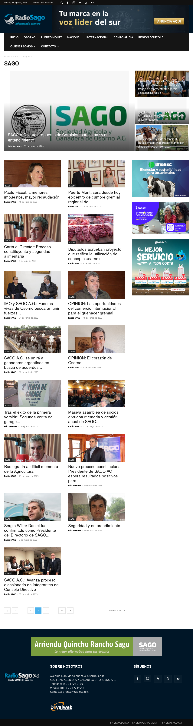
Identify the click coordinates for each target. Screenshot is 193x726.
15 (62, 610)
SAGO (16, 56)
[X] (86, 2)
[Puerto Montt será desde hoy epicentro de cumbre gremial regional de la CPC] (96, 173)
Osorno (29, 37)
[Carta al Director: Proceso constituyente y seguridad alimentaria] (32, 228)
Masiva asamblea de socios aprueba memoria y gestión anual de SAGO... (93, 416)
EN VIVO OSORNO (119, 722)
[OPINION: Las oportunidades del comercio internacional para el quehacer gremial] (96, 285)
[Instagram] (74, 2)
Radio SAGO (10, 201)
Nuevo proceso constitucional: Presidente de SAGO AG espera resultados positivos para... (95, 473)
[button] (62, 2)
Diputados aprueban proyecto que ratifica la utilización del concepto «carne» (94, 253)
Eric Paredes (10, 426)
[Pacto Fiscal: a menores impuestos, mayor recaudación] (32, 173)
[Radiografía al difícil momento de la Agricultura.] (32, 448)
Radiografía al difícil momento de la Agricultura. (31, 468)
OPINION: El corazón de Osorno (90, 360)
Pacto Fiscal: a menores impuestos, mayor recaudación (32, 194)
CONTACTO (48, 46)
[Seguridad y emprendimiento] (96, 507)
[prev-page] (7, 610)
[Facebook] (67, 2)
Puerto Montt (51, 37)
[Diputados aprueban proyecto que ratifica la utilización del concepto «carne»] (96, 229)
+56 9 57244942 (74, 687)
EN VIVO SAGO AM (172, 722)
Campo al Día (123, 37)
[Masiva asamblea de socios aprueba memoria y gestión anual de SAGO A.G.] (96, 393)
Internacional (97, 37)
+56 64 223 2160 (73, 684)
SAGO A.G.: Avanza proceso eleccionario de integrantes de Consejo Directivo (31, 584)
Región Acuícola (150, 37)
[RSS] (80, 2)
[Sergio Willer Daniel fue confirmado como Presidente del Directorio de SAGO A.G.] (32, 507)
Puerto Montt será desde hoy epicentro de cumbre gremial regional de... (94, 196)
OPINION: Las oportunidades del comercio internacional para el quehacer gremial (94, 308)
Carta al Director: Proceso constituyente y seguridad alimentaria (27, 251)
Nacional (74, 37)
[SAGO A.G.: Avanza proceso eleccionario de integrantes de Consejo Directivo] (32, 561)
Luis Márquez (14, 146)
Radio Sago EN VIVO (43, 2)
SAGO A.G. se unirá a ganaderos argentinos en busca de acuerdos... (26, 362)
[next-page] (70, 610)
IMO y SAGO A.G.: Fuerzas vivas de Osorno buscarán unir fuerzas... (31, 308)
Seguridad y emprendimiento (94, 525)
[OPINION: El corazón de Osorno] (96, 339)
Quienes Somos (21, 46)
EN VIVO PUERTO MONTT (145, 722)
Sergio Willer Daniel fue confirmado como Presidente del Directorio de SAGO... (30, 530)
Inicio (7, 56)
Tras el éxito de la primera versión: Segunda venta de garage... (28, 416)
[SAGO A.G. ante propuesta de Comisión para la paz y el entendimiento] (69, 124)
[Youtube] (92, 2)
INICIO (14, 37)
